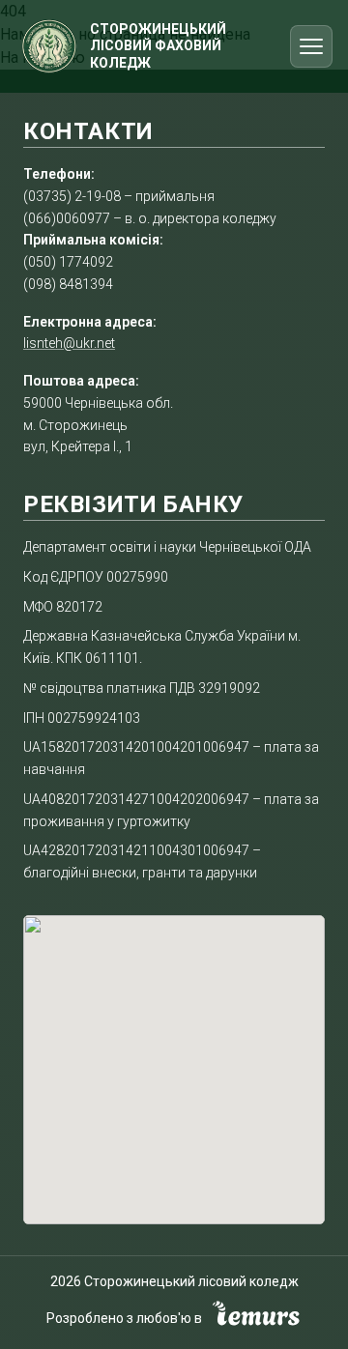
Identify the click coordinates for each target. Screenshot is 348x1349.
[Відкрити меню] (311, 46)
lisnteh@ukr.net (69, 343)
